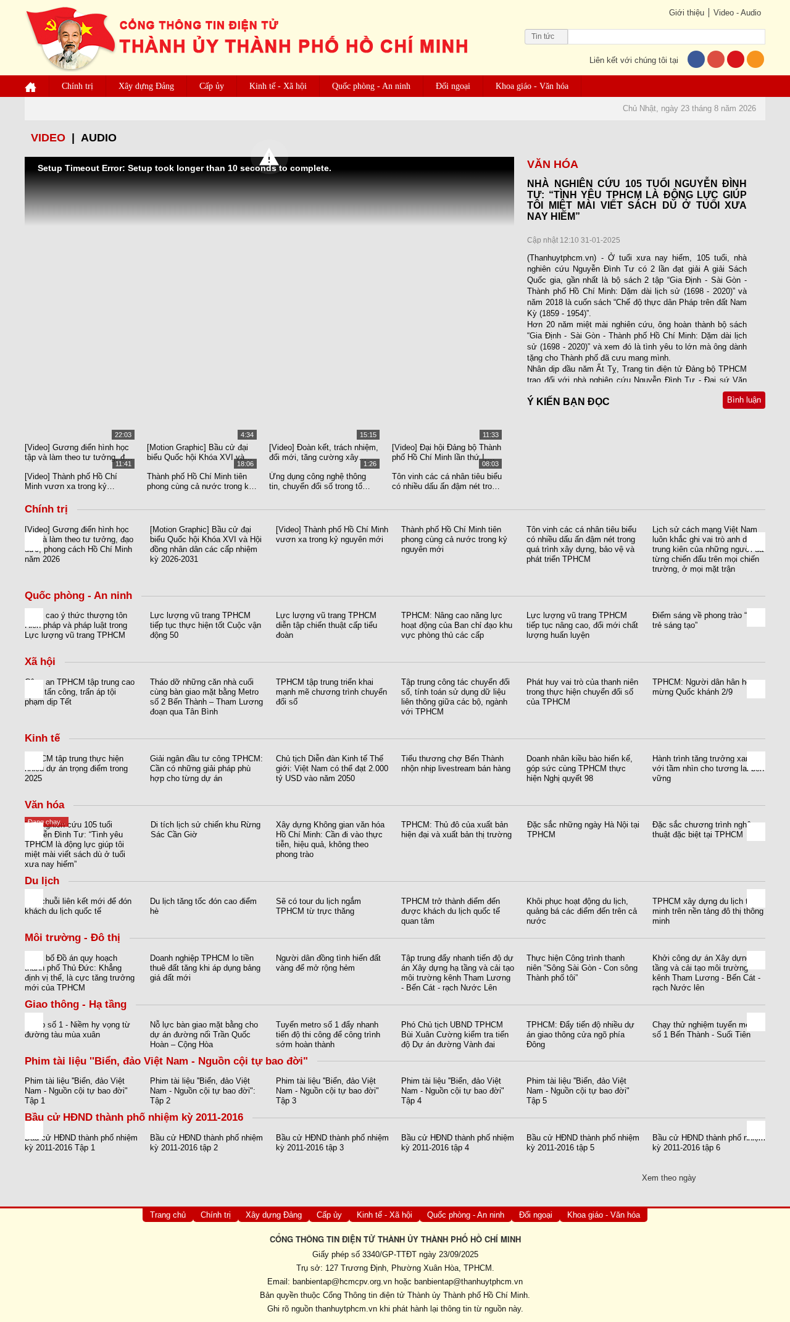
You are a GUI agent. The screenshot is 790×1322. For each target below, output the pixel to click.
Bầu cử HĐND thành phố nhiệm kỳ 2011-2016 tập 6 (708, 1142)
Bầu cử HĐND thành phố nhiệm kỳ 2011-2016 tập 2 (206, 1142)
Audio (99, 138)
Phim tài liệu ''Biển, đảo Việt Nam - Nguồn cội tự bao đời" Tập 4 (452, 1090)
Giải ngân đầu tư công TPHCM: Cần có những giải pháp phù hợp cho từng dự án (206, 768)
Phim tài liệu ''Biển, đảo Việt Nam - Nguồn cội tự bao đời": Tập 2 (203, 1090)
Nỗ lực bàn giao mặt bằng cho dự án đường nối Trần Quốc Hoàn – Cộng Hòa (204, 1034)
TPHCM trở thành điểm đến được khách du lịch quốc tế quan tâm (450, 911)
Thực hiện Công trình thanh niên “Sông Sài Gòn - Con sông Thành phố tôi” (582, 967)
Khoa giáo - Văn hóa (532, 86)
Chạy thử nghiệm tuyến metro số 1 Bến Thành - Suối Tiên (705, 1029)
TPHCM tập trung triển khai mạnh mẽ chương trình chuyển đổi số (331, 691)
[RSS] (755, 60)
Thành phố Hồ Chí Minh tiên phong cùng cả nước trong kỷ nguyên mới (200, 482)
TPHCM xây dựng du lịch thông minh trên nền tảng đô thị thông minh (708, 911)
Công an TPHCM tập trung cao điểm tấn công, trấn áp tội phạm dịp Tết (80, 691)
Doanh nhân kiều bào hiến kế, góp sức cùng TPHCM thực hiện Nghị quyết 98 (579, 768)
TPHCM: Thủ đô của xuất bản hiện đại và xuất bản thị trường (456, 829)
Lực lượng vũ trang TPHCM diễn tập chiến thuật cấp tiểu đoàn (326, 625)
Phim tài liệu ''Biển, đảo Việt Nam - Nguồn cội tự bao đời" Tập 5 (578, 1090)
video (48, 138)
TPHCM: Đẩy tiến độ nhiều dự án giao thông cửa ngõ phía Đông (580, 1034)
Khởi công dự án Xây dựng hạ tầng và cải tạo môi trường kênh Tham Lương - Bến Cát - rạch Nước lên (707, 972)
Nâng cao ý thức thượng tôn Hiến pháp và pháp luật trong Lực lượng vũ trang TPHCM (76, 625)
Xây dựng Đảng (146, 86)
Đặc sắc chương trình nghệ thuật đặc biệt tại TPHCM (701, 829)
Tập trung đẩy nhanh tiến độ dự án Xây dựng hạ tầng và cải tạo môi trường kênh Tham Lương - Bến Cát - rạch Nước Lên (457, 972)
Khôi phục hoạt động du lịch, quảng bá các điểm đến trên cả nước (581, 911)
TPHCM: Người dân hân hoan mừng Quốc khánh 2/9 (705, 687)
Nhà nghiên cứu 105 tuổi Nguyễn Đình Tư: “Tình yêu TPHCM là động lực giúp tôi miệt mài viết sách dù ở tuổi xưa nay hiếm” (75, 844)
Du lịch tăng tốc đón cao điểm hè (203, 906)
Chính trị (77, 86)
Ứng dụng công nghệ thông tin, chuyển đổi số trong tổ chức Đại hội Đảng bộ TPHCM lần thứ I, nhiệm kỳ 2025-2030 (323, 482)
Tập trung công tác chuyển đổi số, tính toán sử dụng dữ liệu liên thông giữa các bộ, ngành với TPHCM (455, 696)
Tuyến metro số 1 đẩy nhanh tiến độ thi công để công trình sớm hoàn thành (328, 1034)
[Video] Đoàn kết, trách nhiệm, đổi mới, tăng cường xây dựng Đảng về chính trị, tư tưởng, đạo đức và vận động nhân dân (323, 452)
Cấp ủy (211, 86)
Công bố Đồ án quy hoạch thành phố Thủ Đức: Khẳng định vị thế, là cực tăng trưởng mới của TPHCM (80, 972)
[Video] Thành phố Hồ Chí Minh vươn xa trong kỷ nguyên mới (71, 482)
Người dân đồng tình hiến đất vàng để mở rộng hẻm (328, 963)
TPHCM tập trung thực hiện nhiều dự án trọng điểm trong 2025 (76, 768)
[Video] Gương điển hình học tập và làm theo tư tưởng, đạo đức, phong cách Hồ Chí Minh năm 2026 (79, 452)
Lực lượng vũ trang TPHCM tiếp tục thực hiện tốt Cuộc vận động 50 (205, 625)
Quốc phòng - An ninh (371, 86)
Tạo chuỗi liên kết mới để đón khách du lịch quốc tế (78, 906)
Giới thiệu (686, 12)
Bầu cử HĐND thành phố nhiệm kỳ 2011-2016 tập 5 (582, 1142)
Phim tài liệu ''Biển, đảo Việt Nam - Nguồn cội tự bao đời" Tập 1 (76, 1090)
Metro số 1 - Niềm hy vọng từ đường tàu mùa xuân (77, 1029)
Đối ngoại (453, 86)
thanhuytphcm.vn (346, 1308)
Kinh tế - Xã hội (278, 86)
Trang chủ (168, 1215)
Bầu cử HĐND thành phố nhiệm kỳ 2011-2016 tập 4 (457, 1142)
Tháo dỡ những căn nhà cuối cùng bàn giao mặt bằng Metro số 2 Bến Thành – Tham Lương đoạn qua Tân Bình (206, 696)
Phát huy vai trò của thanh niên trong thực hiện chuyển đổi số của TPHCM (582, 691)
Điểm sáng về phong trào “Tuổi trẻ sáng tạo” (707, 620)
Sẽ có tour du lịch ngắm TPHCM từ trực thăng (318, 906)
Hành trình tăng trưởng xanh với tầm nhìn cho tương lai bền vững (708, 768)
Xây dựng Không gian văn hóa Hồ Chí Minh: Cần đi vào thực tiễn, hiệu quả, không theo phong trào (330, 839)
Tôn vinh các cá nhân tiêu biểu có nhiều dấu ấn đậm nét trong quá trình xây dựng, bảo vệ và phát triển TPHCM (447, 482)
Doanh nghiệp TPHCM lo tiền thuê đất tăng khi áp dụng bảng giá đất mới (205, 967)
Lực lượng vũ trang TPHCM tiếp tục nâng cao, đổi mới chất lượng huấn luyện (582, 625)
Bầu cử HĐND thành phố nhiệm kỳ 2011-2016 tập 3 (332, 1142)
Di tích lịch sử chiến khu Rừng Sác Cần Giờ (205, 829)
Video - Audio (737, 12)
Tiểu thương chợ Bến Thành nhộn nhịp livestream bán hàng (455, 763)
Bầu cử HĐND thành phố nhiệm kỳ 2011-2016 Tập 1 (81, 1142)
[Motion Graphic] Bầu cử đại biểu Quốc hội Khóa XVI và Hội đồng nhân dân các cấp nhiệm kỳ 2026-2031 (197, 452)
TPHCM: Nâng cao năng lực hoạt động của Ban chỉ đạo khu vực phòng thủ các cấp (456, 625)
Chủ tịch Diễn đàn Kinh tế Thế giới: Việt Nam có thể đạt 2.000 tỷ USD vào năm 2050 (332, 768)
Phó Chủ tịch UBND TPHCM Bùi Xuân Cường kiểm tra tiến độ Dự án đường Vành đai (455, 1034)
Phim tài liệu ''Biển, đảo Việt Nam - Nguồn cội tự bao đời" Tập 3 (327, 1090)
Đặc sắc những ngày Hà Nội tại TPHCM (583, 829)
